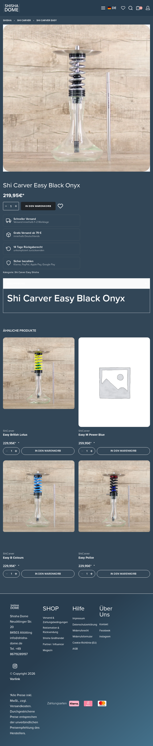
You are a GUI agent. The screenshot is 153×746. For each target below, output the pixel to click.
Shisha (7, 20)
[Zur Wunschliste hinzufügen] (60, 206)
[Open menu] (103, 8)
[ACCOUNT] (148, 8)
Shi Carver (24, 20)
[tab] (76, 283)
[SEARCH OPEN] (130, 8)
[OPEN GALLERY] (76, 98)
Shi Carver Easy (46, 20)
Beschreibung (16, 283)
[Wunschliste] (123, 8)
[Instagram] (15, 666)
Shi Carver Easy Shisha (27, 272)
